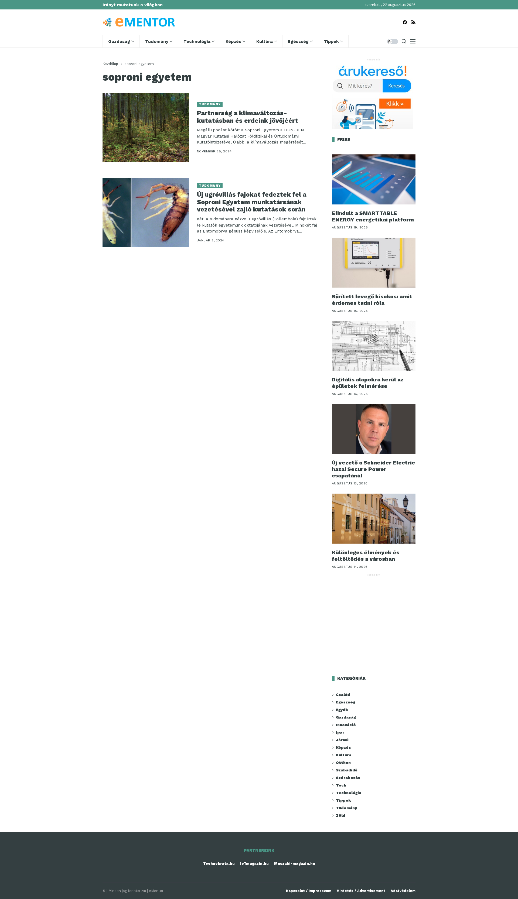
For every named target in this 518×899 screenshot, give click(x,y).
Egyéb (342, 709)
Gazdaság (346, 717)
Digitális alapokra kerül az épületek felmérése (368, 382)
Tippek (343, 800)
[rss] (413, 22)
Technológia (348, 793)
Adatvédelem (403, 891)
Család (343, 694)
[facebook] (405, 22)
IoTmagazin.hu (254, 864)
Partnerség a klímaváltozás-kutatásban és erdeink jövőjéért (247, 117)
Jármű (342, 740)
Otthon (343, 762)
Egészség (345, 702)
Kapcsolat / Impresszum (308, 891)
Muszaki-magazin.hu (294, 864)
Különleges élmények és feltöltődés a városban (365, 555)
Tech (341, 785)
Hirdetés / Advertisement (361, 891)
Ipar (340, 732)
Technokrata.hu (219, 864)
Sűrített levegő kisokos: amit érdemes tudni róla (372, 299)
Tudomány (210, 104)
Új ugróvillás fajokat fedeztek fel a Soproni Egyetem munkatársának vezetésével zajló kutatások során (251, 202)
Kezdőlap (110, 64)
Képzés (343, 747)
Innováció (346, 725)
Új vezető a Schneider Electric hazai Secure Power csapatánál (373, 469)
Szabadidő (346, 770)
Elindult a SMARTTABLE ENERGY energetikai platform (373, 216)
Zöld (340, 815)
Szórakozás (348, 777)
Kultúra (343, 755)
